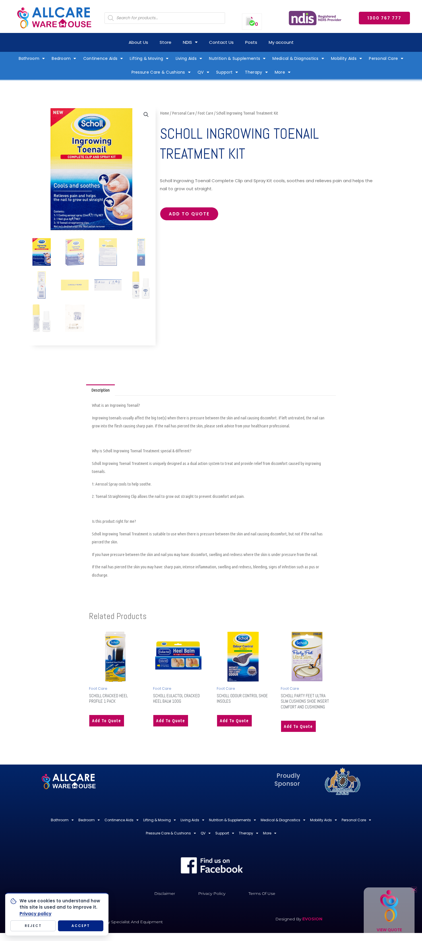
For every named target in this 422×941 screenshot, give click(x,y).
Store (165, 42)
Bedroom (61, 58)
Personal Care (383, 58)
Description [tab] (100, 390)
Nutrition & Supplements (234, 58)
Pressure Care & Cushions (158, 72)
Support (224, 72)
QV (201, 72)
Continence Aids (100, 58)
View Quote (389, 930)
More (280, 72)
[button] (146, 114)
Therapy (253, 72)
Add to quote (189, 214)
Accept (80, 925)
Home (164, 113)
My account (281, 42)
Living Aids (186, 58)
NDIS (187, 42)
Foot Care (205, 113)
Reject (33, 925)
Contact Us (221, 42)
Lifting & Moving (146, 58)
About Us (138, 42)
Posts (251, 42)
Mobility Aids (344, 58)
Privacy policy (35, 914)
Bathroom (29, 58)
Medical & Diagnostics (295, 58)
